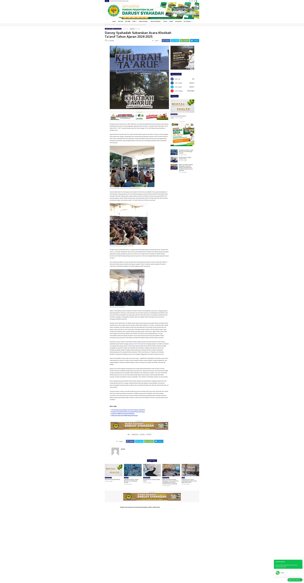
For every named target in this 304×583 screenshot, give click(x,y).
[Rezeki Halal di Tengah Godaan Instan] (174, 159)
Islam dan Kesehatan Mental (117, 1)
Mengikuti (191, 83)
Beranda (106, 24)
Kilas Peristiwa (117, 28)
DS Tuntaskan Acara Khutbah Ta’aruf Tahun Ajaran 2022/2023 (128, 410)
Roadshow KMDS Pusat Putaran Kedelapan (123, 413)
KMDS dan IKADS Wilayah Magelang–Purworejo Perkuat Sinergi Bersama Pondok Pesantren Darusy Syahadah (186, 167)
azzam (112, 40)
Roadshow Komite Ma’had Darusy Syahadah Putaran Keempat (128, 411)
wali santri (149, 434)
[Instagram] (192, 1)
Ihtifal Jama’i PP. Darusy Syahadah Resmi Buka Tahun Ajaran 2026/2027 (189, 481)
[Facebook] (190, 1)
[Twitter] (194, 1)
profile (155, 136)
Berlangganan (190, 90)
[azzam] (106, 40)
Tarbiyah (173, 153)
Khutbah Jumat (174, 114)
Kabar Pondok (112, 24)
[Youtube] (196, 1)
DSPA (183, 477)
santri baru (142, 434)
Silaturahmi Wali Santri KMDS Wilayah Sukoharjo (124, 415)
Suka (193, 79)
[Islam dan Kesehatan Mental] (182, 106)
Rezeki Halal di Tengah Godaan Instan (185, 158)
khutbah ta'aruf (135, 434)
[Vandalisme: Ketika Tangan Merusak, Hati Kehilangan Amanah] (174, 152)
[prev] (164, 1)
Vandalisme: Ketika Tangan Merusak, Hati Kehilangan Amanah (186, 151)
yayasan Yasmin (133, 344)
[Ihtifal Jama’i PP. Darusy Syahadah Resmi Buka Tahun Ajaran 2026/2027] (190, 470)
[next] (166, 1)
